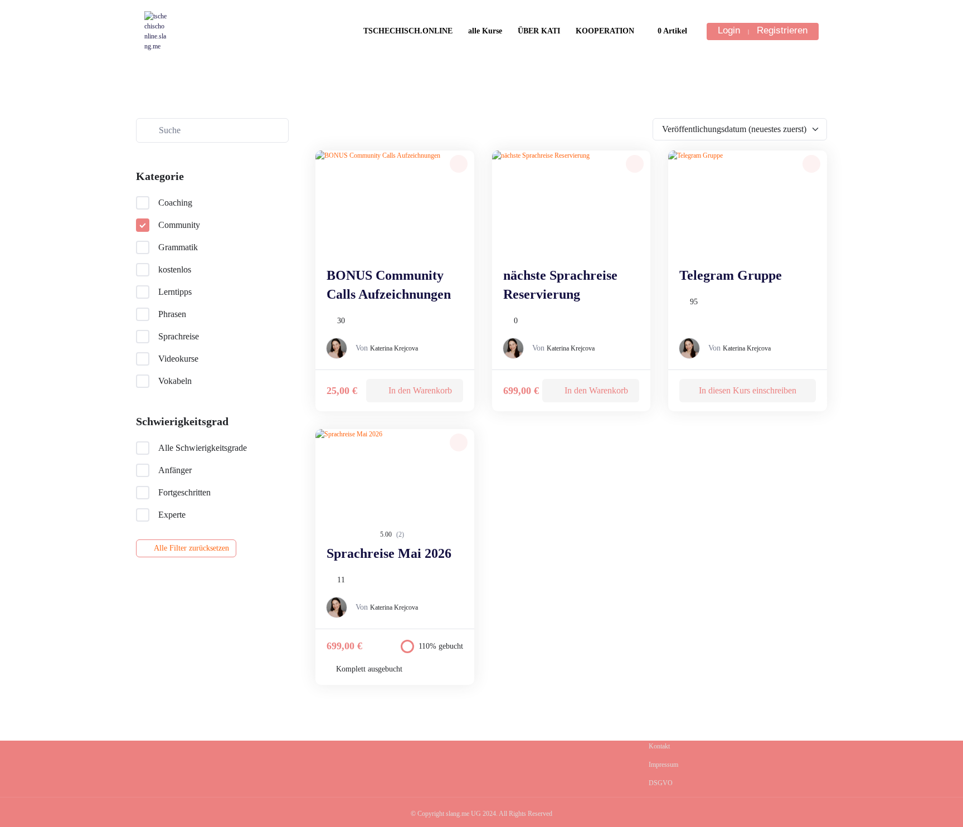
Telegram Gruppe (730, 275)
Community (179, 225)
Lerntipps (175, 291)
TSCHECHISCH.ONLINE (408, 31)
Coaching (175, 202)
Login (729, 31)
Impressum (663, 764)
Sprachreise (178, 336)
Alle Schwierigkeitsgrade (202, 448)
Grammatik (178, 247)
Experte (172, 514)
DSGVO (661, 783)
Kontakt (659, 746)
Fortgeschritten (184, 492)
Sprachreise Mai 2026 (389, 553)
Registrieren (782, 31)
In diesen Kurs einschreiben (747, 390)
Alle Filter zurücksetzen (191, 548)
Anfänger (175, 470)
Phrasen (172, 314)
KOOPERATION (605, 31)
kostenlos (174, 269)
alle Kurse (485, 31)
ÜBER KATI (539, 31)
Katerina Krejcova (394, 348)
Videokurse (178, 358)
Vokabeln (175, 381)
